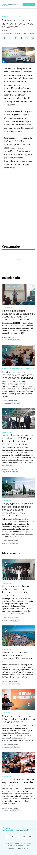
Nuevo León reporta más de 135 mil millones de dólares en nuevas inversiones (18, 719)
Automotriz (7, 432)
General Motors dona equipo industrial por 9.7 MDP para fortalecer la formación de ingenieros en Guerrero (18, 440)
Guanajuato (7, 307)
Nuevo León (6, 713)
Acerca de (27, 843)
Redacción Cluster (9, 469)
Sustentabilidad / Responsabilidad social (18, 369)
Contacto (18, 843)
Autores (27, 846)
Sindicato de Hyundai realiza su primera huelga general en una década (18, 782)
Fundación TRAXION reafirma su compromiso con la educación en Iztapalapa (18, 374)
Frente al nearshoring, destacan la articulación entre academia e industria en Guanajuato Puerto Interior (18, 315)
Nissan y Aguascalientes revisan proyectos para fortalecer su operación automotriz (15, 591)
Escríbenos (12, 848)
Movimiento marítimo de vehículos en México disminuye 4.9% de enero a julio (17, 657)
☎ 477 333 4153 (24, 848)
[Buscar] (21, 5)
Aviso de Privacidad (15, 846)
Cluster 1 (5, 31)
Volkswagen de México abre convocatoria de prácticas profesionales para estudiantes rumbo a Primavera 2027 (17, 509)
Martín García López (10, 401)
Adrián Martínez (8, 337)
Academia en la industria (12, 17)
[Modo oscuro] (18, 5)
